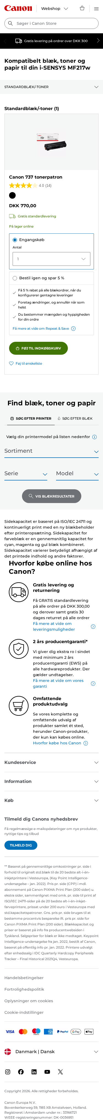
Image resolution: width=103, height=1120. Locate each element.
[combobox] (51, 23)
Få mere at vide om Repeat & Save (41, 328)
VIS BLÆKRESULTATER (54, 496)
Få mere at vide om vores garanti (58, 683)
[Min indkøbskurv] (82, 8)
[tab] (31, 418)
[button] (94, 437)
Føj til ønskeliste (29, 363)
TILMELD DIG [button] (21, 845)
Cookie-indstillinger (24, 1012)
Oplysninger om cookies (28, 1000)
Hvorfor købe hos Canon (57, 743)
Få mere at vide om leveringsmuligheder (54, 626)
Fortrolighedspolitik (24, 989)
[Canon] (18, 8)
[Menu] (96, 8)
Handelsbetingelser (24, 977)
